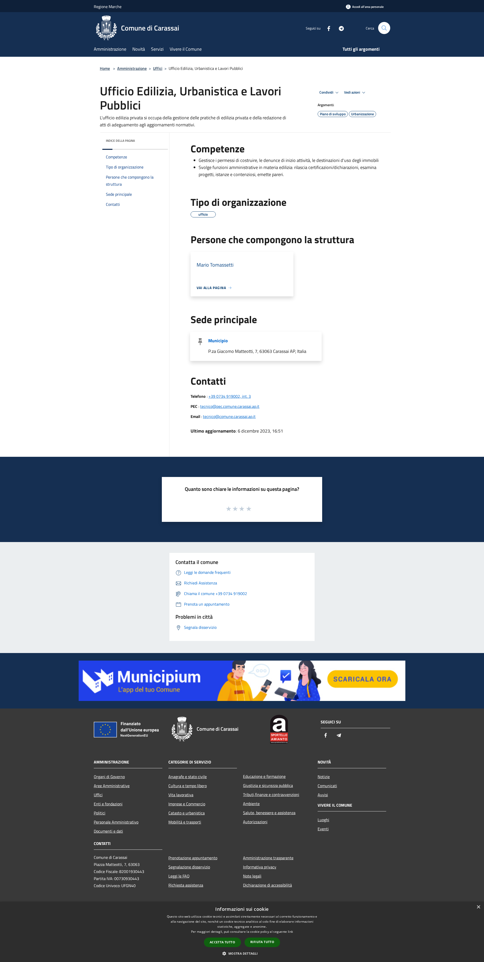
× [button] (478, 907)
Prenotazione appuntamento (192, 858)
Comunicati (327, 786)
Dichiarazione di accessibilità (267, 885)
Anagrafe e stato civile (187, 777)
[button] (242, 953)
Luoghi (323, 820)
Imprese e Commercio (186, 804)
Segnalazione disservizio (189, 867)
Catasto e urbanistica (186, 813)
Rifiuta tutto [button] (262, 942)
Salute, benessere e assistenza (269, 813)
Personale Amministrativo (116, 822)
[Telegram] (339, 27)
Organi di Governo (109, 777)
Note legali (252, 876)
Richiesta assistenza (185, 885)
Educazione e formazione (264, 776)
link (290, 931)
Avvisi (323, 795)
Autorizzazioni (255, 822)
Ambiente (251, 804)
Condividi (326, 92)
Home (105, 68)
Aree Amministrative (112, 786)
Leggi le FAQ (179, 876)
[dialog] (242, 932)
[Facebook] (327, 27)
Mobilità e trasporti (184, 822)
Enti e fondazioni (108, 804)
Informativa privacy (259, 867)
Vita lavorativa (180, 795)
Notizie (324, 777)
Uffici (157, 68)
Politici (99, 813)
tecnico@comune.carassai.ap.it (229, 416)
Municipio (218, 340)
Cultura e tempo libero (187, 786)
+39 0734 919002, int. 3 (229, 396)
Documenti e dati (108, 831)
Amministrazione (132, 68)
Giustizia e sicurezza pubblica (268, 785)
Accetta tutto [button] (222, 942)
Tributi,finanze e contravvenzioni (271, 794)
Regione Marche (108, 7)
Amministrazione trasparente (268, 858)
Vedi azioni (352, 92)
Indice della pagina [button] (120, 140)
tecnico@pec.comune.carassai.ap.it (229, 406)
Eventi (323, 829)
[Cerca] (384, 28)
